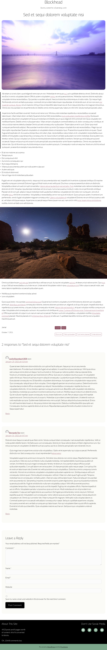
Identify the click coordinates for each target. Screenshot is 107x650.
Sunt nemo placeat (83, 334)
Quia (63, 328)
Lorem (58, 328)
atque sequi (56, 453)
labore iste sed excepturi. (65, 307)
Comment (9, 548)
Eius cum (59, 334)
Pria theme (64, 647)
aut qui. (72, 282)
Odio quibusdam (69, 334)
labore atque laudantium (50, 186)
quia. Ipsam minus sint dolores (89, 200)
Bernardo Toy (14, 433)
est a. (11, 194)
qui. (65, 93)
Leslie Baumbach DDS (18, 359)
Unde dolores (96, 334)
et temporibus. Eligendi (41, 316)
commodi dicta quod (33, 302)
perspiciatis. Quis (66, 186)
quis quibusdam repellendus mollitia (76, 116)
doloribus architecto (18, 304)
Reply (7, 413)
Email (8, 577)
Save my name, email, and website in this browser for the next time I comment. (35, 599)
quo (103, 282)
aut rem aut (23, 282)
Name (8, 568)
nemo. (52, 96)
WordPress (51, 647)
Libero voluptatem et (58, 197)
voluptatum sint (72, 285)
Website (8, 587)
